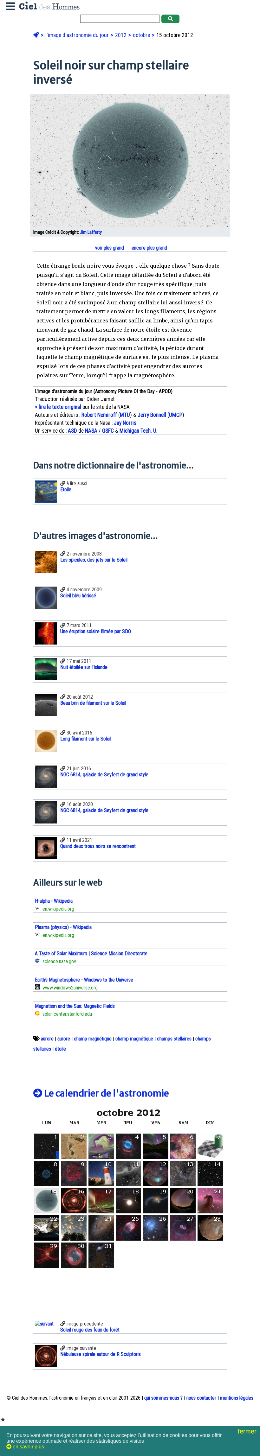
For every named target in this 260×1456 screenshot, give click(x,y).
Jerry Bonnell (152, 415)
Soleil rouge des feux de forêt (90, 1330)
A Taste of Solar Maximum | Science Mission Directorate (91, 954)
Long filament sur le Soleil (85, 739)
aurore (47, 1039)
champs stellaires (174, 1039)
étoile (60, 1049)
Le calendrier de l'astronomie (105, 1093)
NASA (91, 431)
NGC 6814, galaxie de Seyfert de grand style (104, 775)
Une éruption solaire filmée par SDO (95, 631)
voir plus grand (109, 248)
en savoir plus (27, 1446)
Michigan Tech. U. (139, 431)
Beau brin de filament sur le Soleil (93, 703)
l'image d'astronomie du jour (77, 35)
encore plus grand (148, 248)
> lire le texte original (58, 407)
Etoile (65, 489)
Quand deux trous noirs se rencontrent (98, 846)
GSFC (108, 431)
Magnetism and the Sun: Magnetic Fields (75, 1006)
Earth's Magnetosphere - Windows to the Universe (84, 980)
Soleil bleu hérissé (78, 596)
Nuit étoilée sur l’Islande (83, 667)
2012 (121, 35)
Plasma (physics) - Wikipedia (63, 927)
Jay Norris (125, 423)
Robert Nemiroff (99, 415)
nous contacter (201, 1398)
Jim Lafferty (91, 232)
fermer (248, 1431)
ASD (72, 431)
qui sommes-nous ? (163, 1398)
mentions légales (236, 1398)
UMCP (175, 415)
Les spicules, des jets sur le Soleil (93, 560)
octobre (142, 35)
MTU (125, 415)
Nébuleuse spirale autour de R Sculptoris (100, 1354)
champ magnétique (93, 1039)
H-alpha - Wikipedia (54, 901)
